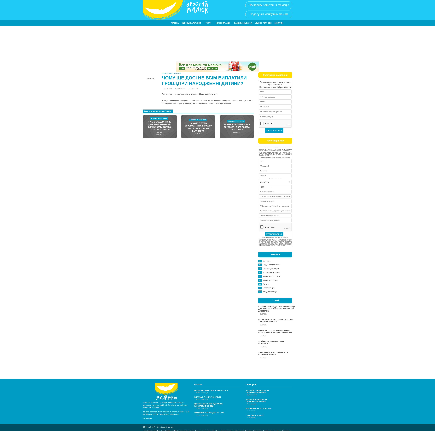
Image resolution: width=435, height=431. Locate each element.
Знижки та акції (223, 23)
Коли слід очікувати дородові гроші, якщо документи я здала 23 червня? (275, 332)
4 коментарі (251, 411)
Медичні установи (263, 23)
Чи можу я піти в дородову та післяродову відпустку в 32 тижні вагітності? (198, 127)
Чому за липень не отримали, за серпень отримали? (273, 353)
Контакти (278, 23)
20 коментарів (252, 395)
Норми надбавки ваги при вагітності (211, 390)
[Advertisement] (217, 43)
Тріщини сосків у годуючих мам (209, 413)
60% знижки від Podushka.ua (258, 408)
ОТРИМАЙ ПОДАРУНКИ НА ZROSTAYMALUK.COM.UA (256, 400)
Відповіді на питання (191, 23)
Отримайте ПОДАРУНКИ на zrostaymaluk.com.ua (257, 391)
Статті (208, 23)
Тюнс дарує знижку (255, 415)
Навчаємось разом (243, 23)
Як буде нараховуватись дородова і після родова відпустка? (237, 127)
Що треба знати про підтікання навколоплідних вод (208, 405)
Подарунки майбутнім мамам (269, 14)
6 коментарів (251, 404)
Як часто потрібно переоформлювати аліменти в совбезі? (275, 321)
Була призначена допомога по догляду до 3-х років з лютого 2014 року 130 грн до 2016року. (276, 309)
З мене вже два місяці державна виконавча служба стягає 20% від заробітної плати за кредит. (159, 127)
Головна (175, 23)
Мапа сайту (147, 418)
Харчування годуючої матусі (207, 397)
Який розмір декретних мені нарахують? (271, 342)
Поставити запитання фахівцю (269, 5)
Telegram (148, 414)
